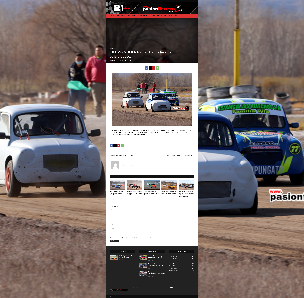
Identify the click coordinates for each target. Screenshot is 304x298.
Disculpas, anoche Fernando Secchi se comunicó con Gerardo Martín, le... (156, 273)
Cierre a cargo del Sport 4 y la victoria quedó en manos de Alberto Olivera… (116, 193)
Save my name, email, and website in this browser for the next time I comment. (131, 237)
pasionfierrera (114, 60)
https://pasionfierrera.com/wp (127, 165)
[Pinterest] (153, 68)
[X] (150, 68)
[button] (192, 16)
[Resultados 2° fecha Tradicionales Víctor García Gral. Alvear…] (143, 265)
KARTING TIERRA (161, 15)
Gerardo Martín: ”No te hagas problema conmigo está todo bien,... (155, 257)
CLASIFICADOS (121, 15)
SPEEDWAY (152, 15)
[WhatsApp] (157, 68)
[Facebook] (146, 68)
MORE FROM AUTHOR (157, 176)
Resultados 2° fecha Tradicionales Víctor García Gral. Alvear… (156, 265)
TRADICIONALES (142, 15)
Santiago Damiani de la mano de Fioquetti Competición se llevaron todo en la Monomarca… (169, 193)
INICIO (112, 15)
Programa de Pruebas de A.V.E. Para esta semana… (180, 155)
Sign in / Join (112, 1)
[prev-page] (111, 199)
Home (111, 20)
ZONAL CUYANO (131, 15)
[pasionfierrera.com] (152, 8)
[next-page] (113, 199)
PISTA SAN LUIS (173, 15)
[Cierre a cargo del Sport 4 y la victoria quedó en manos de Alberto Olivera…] (117, 185)
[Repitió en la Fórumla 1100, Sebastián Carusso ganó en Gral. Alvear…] (152, 185)
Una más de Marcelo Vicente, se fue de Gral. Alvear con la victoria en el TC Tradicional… (134, 193)
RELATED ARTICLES (145, 176)
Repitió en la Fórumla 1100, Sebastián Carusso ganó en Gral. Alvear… (151, 193)
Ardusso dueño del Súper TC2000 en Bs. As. (121, 155)
